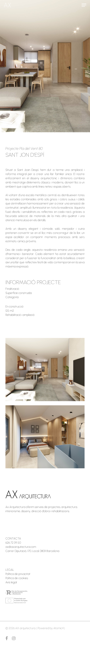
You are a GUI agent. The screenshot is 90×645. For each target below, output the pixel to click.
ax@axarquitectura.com (20, 547)
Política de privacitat (17, 574)
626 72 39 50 (13, 542)
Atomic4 (58, 628)
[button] (84, 5)
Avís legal (11, 582)
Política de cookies (16, 578)
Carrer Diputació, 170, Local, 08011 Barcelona (32, 551)
